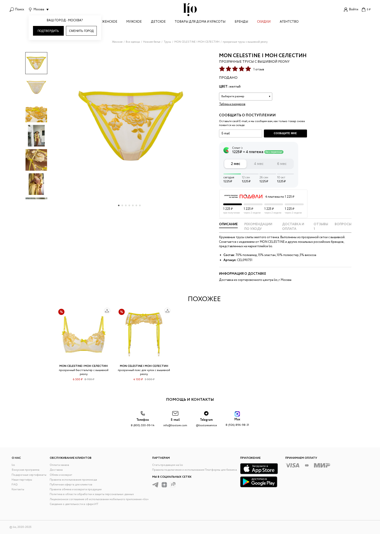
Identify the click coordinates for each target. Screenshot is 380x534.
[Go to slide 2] (122, 205)
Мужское (134, 22)
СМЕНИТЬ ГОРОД (81, 31)
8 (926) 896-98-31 (237, 422)
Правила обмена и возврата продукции (76, 489)
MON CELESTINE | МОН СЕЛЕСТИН (263, 56)
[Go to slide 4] (129, 205)
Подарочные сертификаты (29, 475)
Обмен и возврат (61, 475)
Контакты (18, 489)
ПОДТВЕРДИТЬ (48, 31)
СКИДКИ (263, 22)
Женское (109, 22)
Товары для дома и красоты (200, 22)
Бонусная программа (25, 470)
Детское (158, 22)
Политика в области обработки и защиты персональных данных (92, 494)
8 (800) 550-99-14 (143, 423)
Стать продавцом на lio (167, 465)
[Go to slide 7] (140, 205)
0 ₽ (369, 9)
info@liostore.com (175, 423)
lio (13, 465)
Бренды (241, 22)
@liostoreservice (206, 423)
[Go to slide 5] (133, 205)
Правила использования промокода (73, 480)
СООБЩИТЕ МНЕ (285, 133)
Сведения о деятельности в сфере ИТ (74, 504)
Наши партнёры (22, 480)
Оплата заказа (59, 465)
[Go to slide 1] (119, 205)
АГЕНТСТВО (289, 22)
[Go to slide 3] (126, 205)
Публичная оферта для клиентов (71, 485)
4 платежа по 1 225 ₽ (279, 197)
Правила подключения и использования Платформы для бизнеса (194, 470)
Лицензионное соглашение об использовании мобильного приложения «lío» (99, 499)
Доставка (56, 470)
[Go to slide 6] (136, 205)
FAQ (15, 485)
